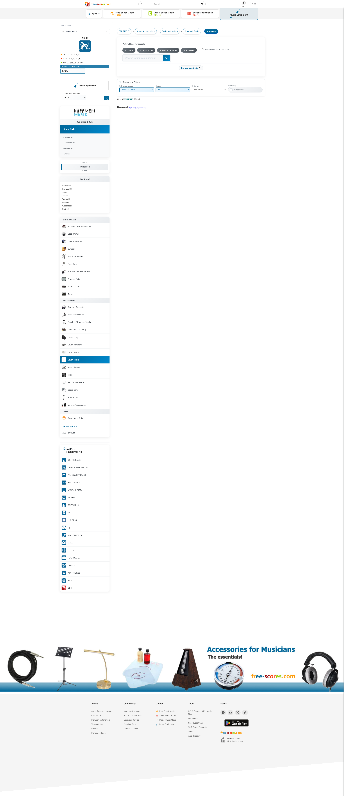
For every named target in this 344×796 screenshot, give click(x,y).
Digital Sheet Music (167, 720)
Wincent (66, 199)
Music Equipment (166, 724)
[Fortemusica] (222, 740)
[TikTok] (245, 712)
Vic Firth (66, 185)
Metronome (193, 718)
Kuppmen (85, 166)
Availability (232, 86)
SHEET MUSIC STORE (72, 59)
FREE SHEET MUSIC (71, 55)
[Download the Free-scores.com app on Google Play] (236, 723)
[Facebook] (223, 712)
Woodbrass (67, 206)
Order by (195, 86)
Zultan (65, 195)
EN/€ (254, 4)
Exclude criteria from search (217, 49)
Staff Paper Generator (197, 727)
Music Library (71, 31)
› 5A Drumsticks (68, 137)
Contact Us (96, 715)
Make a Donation (131, 728)
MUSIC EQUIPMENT (70, 66)
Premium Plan (130, 724)
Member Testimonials (100, 720)
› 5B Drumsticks (68, 143)
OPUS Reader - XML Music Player (200, 712)
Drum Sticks (69, 426)
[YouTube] (230, 712)
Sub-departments (126, 86)
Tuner (190, 731)
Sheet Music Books (167, 715)
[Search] (106, 98)
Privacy (94, 728)
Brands (158, 86)
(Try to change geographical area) (137, 107)
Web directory (194, 736)
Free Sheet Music (167, 711)
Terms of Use (97, 724)
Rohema (66, 202)
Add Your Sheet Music (133, 715)
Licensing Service (131, 720)
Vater (65, 192)
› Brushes (66, 154)
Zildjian (65, 209)
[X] (238, 712)
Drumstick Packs (169, 50)
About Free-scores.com (101, 711)
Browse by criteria (189, 68)
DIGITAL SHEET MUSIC (72, 63)
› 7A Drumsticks (68, 148)
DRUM (130, 50)
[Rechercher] (202, 4)
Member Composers (132, 711)
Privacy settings (98, 733)
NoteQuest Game (195, 723)
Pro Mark (67, 189)
